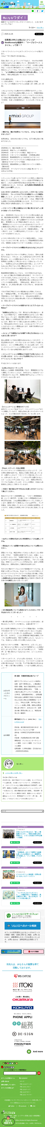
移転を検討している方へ (8, 1084)
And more (38, 1051)
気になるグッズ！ (25, 1089)
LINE (33, 1106)
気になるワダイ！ (25, 1092)
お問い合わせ (5, 1081)
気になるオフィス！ (26, 1084)
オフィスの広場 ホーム (8, 1078)
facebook (23, 1106)
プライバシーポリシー (23, 1100)
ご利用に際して (35, 1100)
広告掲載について (10, 1100)
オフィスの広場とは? (7, 1088)
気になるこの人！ (25, 1086)
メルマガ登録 (33, 952)
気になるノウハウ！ (26, 1094)
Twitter (12, 1106)
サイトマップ (30, 1103)
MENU (42, 3)
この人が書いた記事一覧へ (13, 773)
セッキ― (40, 27)
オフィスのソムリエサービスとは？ (23, 916)
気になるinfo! (23, 1078)
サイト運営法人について (17, 1103)
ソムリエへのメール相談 (23, 926)
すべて (22, 1081)
